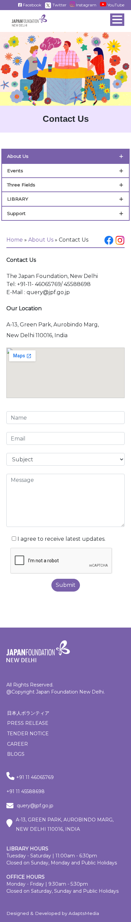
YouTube (115, 4)
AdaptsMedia (84, 913)
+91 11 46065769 (35, 777)
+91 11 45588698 (25, 791)
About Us (17, 156)
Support (16, 213)
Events (15, 170)
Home (14, 240)
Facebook (31, 4)
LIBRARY (17, 199)
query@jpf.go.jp (35, 806)
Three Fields (21, 184)
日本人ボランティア (28, 713)
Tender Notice (28, 734)
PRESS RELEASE (27, 723)
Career (17, 744)
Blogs (16, 754)
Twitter (59, 4)
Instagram (85, 4)
